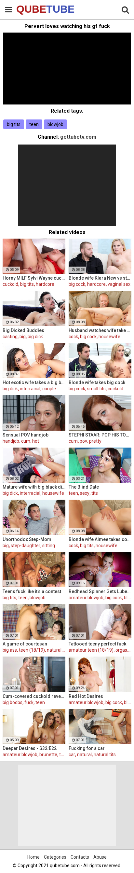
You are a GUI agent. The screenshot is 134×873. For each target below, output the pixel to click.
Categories (55, 857)
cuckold (10, 284)
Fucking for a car (87, 748)
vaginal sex (119, 284)
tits (94, 493)
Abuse (100, 857)
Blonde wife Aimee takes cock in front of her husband (100, 539)
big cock (77, 284)
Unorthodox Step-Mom (27, 539)
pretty (95, 441)
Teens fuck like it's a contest (32, 591)
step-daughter (25, 545)
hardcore (45, 284)
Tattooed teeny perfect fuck (97, 643)
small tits (96, 388)
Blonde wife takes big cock (97, 382)
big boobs (12, 702)
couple (49, 388)
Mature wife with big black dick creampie (34, 487)
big (23, 336)
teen (34, 124)
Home (33, 857)
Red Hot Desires (86, 696)
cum (25, 441)
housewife (109, 336)
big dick (35, 336)
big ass (10, 650)
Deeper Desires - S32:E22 (30, 748)
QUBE (32, 9)
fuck (29, 702)
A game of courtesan (25, 643)
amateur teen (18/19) (91, 650)
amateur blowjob (86, 597)
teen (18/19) (32, 650)
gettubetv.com (78, 137)
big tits (13, 124)
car (72, 754)
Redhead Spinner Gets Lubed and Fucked (100, 591)
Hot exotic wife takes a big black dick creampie (34, 382)
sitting (48, 545)
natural (84, 754)
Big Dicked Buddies (23, 330)
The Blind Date (84, 487)
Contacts (80, 857)
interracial (30, 388)
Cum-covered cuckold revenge (34, 696)
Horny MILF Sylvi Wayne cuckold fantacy (34, 278)
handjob (11, 441)
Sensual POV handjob (25, 434)
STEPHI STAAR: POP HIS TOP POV (100, 434)
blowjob (55, 124)
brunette (48, 754)
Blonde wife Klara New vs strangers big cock (100, 278)
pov (83, 441)
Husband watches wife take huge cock (100, 330)
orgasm (123, 650)
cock (73, 336)
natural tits (58, 650)
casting (10, 336)
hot (35, 441)
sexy (84, 493)
